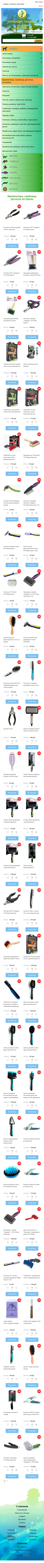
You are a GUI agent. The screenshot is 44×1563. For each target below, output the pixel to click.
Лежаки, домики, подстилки (13, 104)
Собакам (13, 49)
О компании (22, 1510)
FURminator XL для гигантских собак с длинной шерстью (9, 457)
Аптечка (13, 189)
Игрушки (6, 95)
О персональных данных (22, 1550)
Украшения (7, 142)
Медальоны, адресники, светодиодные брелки (21, 131)
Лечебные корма (9, 62)
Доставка (21, 4)
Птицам (13, 167)
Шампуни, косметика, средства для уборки (20, 87)
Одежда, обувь (8, 115)
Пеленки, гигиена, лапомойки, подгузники (19, 120)
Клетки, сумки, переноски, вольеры (17, 100)
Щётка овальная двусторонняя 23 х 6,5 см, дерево (12, 640)
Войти (26, 32)
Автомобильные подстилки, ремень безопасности (17, 136)
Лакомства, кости (9, 67)
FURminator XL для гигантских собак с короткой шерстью (29, 412)
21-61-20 (26, 1555)
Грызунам (14, 161)
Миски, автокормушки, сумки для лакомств (20, 75)
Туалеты (5, 91)
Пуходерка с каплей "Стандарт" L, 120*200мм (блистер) (11, 1232)
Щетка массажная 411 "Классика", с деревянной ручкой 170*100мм (31, 1232)
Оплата (22, 1523)
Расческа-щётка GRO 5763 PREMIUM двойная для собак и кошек (12, 685)
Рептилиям (15, 178)
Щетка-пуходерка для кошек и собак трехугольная (11, 1141)
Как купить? (22, 1547)
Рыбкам (13, 172)
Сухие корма (7, 54)
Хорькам (13, 183)
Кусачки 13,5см (8, 729)
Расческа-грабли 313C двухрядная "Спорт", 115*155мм (30, 640)
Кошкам (13, 156)
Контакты (13, 4)
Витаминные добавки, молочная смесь (18, 147)
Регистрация (36, 32)
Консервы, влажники (11, 58)
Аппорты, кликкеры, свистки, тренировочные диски (21, 125)
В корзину (12, 246)
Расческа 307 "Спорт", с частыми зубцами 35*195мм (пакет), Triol (12, 1278)
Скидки (5, 4)
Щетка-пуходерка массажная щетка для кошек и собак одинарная (31, 1095)
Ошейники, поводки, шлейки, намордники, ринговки (20, 110)
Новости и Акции (22, 1513)
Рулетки (5, 71)
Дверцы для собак (9, 151)
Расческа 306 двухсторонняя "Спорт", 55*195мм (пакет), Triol (30, 548)
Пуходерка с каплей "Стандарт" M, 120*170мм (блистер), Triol (31, 594)
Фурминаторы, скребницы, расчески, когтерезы (17, 81)
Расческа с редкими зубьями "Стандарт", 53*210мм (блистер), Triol (31, 503)
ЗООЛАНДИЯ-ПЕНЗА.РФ (22, 21)
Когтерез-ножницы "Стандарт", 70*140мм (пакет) (30, 321)
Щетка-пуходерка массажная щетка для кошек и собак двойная (11, 1095)
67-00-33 (22, 25)
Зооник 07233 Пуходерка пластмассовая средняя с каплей (12, 503)
